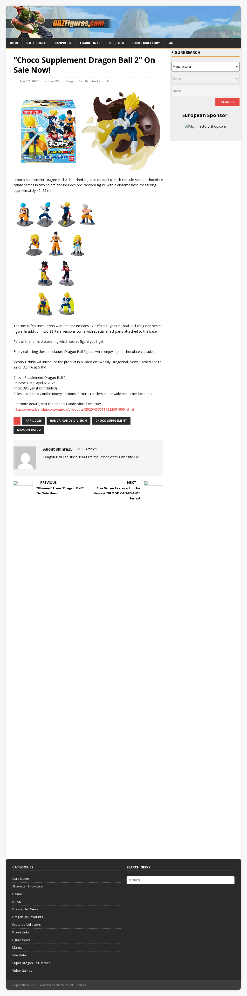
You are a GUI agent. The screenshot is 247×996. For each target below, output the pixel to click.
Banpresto (64, 43)
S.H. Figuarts (36, 43)
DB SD (16, 901)
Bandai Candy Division (68, 421)
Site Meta (19, 955)
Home (14, 43)
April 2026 (33, 421)
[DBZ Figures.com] (123, 35)
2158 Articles (87, 449)
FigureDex (116, 43)
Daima (17, 894)
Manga (17, 947)
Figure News (21, 940)
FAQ (170, 43)
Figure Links (90, 43)
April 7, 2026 (29, 81)
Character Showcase (27, 886)
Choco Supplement (111, 421)
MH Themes (78, 985)
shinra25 (52, 81)
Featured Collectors (26, 924)
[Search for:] (180, 880)
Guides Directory (145, 43)
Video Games (22, 970)
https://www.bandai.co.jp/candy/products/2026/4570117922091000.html (74, 409)
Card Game (20, 878)
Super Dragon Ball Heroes (31, 963)
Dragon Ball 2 (29, 430)
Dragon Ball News (25, 909)
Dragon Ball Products (82, 81)
